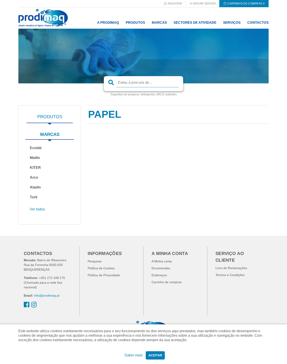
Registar (174, 3)
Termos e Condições (230, 275)
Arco (34, 177)
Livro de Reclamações (231, 268)
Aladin (35, 187)
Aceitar (155, 355)
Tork (33, 197)
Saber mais (133, 355)
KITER (35, 167)
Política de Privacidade (104, 275)
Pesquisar (95, 261)
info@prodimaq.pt (46, 295)
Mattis (35, 158)
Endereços (159, 275)
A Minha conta (162, 261)
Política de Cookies (101, 268)
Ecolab (36, 148)
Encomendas (161, 268)
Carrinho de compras (167, 282)
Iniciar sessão (204, 3)
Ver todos (37, 209)
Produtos (49, 116)
